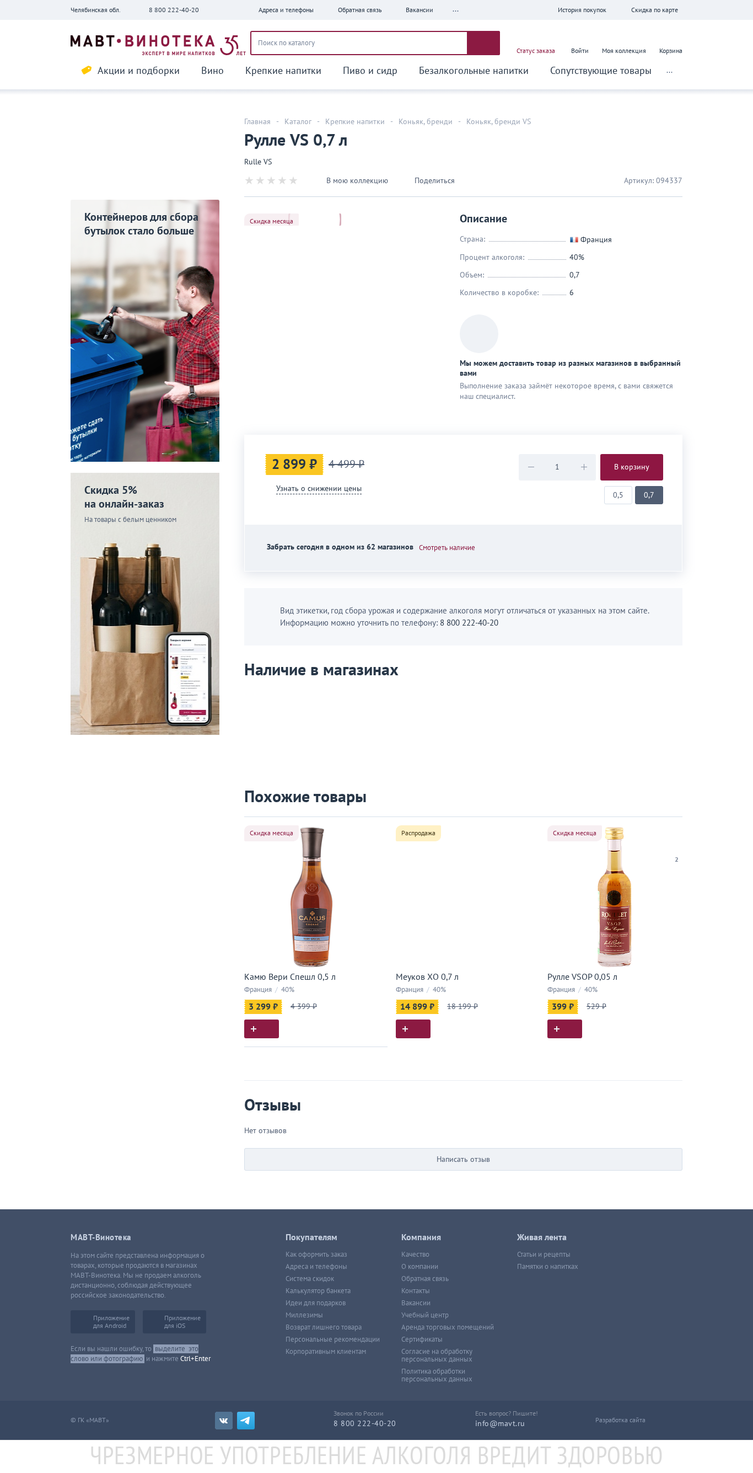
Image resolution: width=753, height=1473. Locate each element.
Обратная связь (425, 1278)
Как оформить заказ (316, 1254)
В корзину (631, 467)
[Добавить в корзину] (261, 1029)
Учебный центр (425, 1315)
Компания (421, 1237)
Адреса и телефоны (316, 1266)
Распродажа (418, 833)
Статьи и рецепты (544, 1254)
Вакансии (416, 1303)
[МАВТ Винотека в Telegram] (246, 1420)
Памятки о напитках (547, 1266)
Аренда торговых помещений (447, 1327)
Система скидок (310, 1278)
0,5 (618, 495)
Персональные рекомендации (333, 1339)
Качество (415, 1254)
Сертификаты (422, 1339)
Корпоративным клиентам (326, 1351)
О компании (419, 1266)
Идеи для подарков (316, 1303)
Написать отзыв (463, 1159)
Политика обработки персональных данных (436, 1375)
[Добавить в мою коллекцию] (373, 830)
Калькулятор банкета (318, 1291)
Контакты (415, 1291)
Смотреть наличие (447, 547)
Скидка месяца (271, 221)
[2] (676, 845)
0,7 (649, 495)
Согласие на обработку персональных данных (436, 1355)
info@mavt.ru (500, 1423)
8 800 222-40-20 (174, 10)
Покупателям (311, 1237)
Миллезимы (304, 1315)
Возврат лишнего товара (324, 1327)
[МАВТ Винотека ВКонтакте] (224, 1420)
